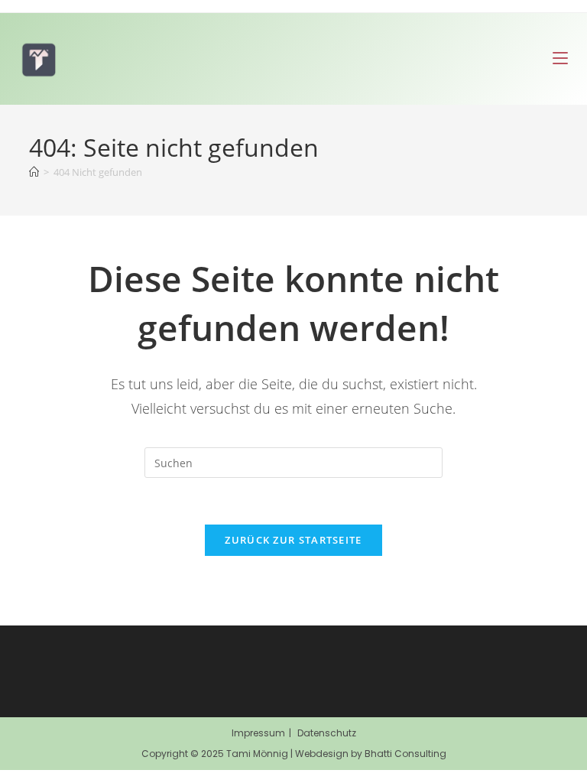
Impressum (258, 732)
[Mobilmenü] (560, 58)
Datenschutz (326, 732)
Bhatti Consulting (405, 753)
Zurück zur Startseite (293, 540)
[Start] (34, 172)
